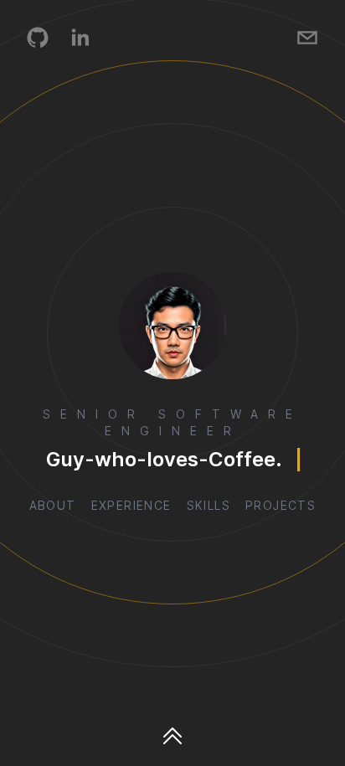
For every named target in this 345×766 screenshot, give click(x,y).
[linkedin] (79, 38)
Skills (208, 505)
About (52, 505)
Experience (131, 505)
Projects (280, 505)
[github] (38, 38)
